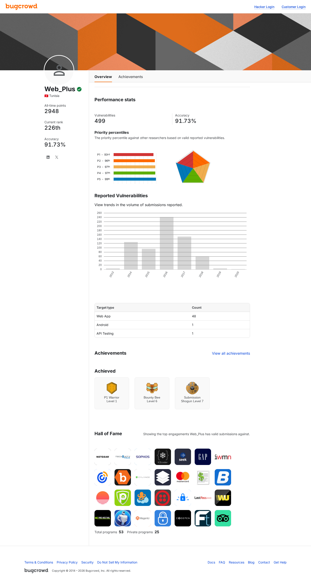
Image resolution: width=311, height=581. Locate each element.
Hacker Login (264, 7)
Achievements (130, 76)
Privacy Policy (67, 562)
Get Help (280, 562)
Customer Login (294, 7)
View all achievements (231, 353)
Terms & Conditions (38, 562)
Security (87, 562)
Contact (264, 562)
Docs (211, 562)
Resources (236, 562)
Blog (251, 562)
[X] (56, 157)
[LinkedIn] (48, 157)
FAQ (222, 562)
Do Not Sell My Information (117, 562)
